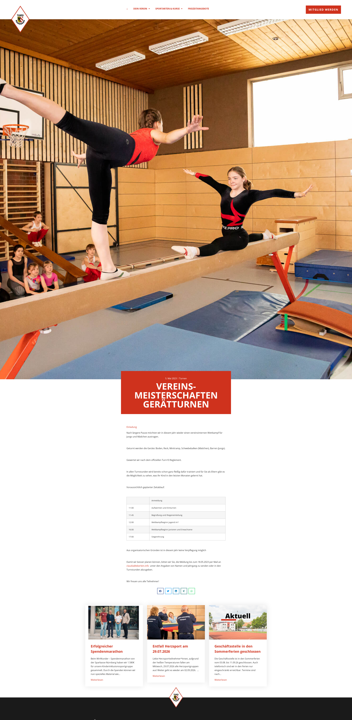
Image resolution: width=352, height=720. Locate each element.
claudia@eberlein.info (138, 565)
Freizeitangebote (198, 8)
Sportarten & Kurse (167, 8)
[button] (160, 591)
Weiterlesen (97, 679)
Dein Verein (140, 8)
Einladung (132, 427)
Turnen (183, 378)
